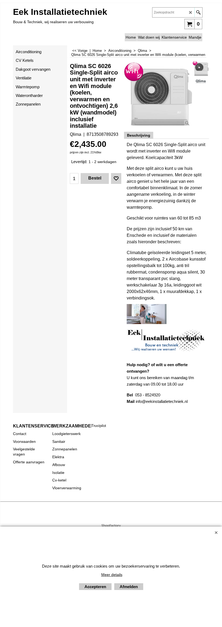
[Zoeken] (198, 12)
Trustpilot (99, 426)
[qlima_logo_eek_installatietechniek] (201, 81)
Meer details (111, 574)
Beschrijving (138, 135)
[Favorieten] (116, 178)
